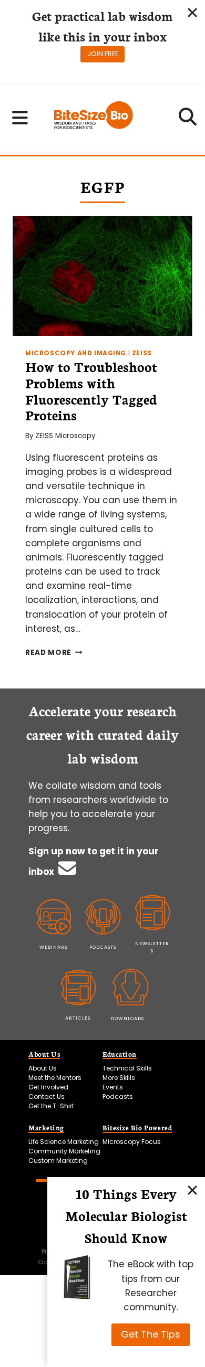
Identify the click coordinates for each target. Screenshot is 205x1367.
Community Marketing (64, 1151)
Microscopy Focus (131, 1141)
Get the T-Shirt (51, 1105)
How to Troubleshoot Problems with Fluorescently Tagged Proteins (91, 390)
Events (112, 1087)
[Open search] (188, 120)
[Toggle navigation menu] (20, 117)
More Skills (118, 1077)
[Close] (192, 1190)
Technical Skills (127, 1068)
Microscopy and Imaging (75, 353)
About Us (42, 1068)
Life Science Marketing (63, 1141)
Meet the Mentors (54, 1077)
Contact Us (46, 1096)
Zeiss (142, 353)
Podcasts (117, 1096)
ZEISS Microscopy (65, 436)
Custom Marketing (58, 1160)
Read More (54, 653)
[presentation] (102, 276)
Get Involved (48, 1087)
